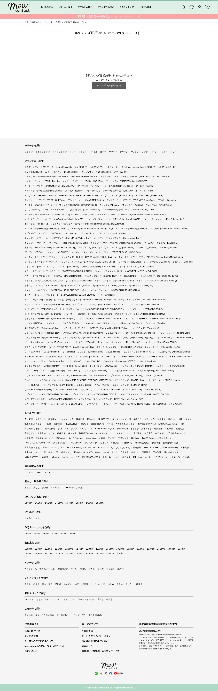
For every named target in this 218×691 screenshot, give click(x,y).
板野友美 (58, 424)
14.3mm (59, 503)
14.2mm (48, 503)
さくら (51, 433)
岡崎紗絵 (80, 419)
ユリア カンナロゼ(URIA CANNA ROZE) (155, 371)
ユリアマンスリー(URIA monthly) (71, 375)
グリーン (124, 152)
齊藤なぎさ (30, 433)
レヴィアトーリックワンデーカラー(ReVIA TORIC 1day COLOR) (54, 404)
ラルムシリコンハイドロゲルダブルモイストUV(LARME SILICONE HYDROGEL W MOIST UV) (68, 380)
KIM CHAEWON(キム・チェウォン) (111, 428)
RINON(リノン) (161, 457)
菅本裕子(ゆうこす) (177, 433)
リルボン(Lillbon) (84, 385)
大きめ (119, 584)
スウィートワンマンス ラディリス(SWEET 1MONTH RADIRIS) (53, 276)
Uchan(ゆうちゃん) (59, 457)
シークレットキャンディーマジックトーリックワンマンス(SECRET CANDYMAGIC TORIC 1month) (70, 262)
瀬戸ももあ (61, 438)
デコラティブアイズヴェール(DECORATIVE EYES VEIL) (140, 299)
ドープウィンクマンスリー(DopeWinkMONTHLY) (136, 304)
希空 (45, 447)
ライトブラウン (42, 152)
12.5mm (59, 549)
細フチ (36, 584)
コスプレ (121, 569)
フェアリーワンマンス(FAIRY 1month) (42, 181)
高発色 (139, 584)
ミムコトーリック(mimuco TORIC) (139, 352)
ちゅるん (68, 584)
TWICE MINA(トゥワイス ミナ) (83, 443)
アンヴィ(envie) (146, 191)
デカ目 (92, 569)
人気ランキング (126, 7)
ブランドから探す (106, 7)
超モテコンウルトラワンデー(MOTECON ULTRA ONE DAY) (52, 290)
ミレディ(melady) (53, 356)
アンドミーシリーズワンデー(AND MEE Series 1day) (130, 200)
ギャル (74, 569)
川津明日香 (50, 428)
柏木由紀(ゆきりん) (147, 424)
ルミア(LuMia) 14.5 (33, 172)
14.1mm (38, 503)
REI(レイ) (175, 457)
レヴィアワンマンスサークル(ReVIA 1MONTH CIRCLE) (50, 399)
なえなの (104, 443)
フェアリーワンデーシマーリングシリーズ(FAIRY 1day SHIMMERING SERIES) (61, 176)
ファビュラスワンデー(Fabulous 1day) (42, 333)
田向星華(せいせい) (44, 438)
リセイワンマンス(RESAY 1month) (58, 385)
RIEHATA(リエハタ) (142, 457)
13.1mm (120, 549)
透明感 (58, 584)
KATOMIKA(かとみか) (168, 424)
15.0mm (100, 503)
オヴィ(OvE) (30, 233)
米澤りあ (107, 457)
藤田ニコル (40, 419)
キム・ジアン (71, 428)
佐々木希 (72, 433)
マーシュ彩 (40, 452)
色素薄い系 (63, 569)
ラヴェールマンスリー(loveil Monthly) (125, 375)
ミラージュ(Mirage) (34, 356)
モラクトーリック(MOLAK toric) (170, 366)
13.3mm (140, 549)
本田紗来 (29, 452)
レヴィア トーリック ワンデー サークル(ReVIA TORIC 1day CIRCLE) (118, 404)
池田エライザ (185, 419)
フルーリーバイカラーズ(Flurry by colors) (83, 342)
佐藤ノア (103, 433)
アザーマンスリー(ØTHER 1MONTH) (120, 191)
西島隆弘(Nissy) (170, 443)
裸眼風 (85, 584)
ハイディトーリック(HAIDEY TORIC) (61, 323)
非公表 (119, 553)
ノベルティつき (79, 615)
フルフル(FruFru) (54, 342)
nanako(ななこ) (142, 443)
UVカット (29, 599)
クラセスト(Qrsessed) (147, 247)
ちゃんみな (91, 438)
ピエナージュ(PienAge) (155, 323)
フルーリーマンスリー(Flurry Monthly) (122, 342)
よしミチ (75, 457)
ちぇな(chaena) (76, 438)
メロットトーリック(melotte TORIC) (119, 361)
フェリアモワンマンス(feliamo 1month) (81, 337)
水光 (77, 584)
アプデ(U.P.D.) (120, 172)
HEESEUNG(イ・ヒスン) (76, 424)
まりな (115, 452)
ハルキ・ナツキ (57, 447)
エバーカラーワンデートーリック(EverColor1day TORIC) (129, 210)
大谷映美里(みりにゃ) (125, 424)
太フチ (28, 584)
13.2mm (130, 549)
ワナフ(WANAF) (175, 404)
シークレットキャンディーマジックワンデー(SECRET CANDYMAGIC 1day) (106, 252)
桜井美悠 (61, 433)
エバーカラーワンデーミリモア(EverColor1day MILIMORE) (113, 219)
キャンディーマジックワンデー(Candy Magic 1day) (117, 238)
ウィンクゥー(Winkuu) (132, 205)
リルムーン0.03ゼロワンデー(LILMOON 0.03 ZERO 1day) (51, 389)
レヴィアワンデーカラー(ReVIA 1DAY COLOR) (46, 394)
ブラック (82, 152)
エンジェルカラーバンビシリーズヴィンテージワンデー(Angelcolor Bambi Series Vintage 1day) (69, 228)
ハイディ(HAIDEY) (33, 323)
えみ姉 (110, 424)
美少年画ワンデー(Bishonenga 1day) (42, 328)
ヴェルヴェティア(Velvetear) (159, 205)
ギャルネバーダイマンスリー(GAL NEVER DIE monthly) (50, 247)
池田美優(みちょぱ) (33, 424)
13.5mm (161, 549)
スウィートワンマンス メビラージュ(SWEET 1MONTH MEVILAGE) (126, 271)
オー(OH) (43, 233)
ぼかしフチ (47, 584)
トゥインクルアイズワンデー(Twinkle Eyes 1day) (47, 304)
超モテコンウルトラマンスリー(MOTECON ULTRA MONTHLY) (111, 290)
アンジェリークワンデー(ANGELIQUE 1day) (45, 200)
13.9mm (38, 553)
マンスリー (49, 472)
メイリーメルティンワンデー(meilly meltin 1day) (169, 356)
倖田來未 (158, 428)
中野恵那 (115, 443)
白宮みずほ (160, 433)
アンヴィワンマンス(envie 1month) (116, 195)
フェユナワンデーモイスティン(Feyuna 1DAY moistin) (130, 333)
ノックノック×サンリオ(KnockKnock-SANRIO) (99, 318)
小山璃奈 (169, 428)
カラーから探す (65, 7)
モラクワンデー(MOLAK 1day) (104, 366)
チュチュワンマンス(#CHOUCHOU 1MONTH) (46, 281)
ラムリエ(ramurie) (154, 375)
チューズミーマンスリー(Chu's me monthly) (156, 281)
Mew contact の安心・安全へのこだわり (45, 646)
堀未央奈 (185, 447)
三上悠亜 (124, 452)
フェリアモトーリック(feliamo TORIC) (42, 337)
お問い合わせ (31, 651)
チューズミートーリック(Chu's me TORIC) (114, 281)
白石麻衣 (148, 433)
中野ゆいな (127, 443)
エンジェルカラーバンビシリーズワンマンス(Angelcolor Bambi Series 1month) (151, 228)
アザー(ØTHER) (92, 191)
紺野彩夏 (180, 428)
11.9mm (28, 549)
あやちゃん (149, 419)
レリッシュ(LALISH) (132, 389)
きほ (60, 428)
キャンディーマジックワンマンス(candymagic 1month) (116, 243)
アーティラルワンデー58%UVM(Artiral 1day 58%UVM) (50, 186)
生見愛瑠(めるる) (32, 447)
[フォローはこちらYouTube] (118, 673)
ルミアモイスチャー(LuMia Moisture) (62, 172)
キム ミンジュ (86, 428)
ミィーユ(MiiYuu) (32, 352)
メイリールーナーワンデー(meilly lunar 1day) (45, 361)
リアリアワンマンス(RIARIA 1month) (163, 380)
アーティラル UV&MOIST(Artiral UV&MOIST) (126, 181)
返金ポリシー (88, 646)
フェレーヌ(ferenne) (111, 337)
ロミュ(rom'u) (159, 404)
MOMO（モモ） (32, 457)
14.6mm (110, 553)
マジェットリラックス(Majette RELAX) (162, 347)
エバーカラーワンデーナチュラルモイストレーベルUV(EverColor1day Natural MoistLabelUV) (124, 214)
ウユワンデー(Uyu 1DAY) (36, 210)
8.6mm (46, 533)
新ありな (172, 419)
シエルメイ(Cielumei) (183, 262)
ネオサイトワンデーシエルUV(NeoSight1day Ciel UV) (140, 314)
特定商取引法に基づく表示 (95, 641)
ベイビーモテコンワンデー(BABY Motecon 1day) (71, 347)
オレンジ (135, 152)
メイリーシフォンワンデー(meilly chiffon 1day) (122, 356)
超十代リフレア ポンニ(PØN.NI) (75, 285)
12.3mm (38, 549)
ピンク (145, 152)
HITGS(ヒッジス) (105, 447)
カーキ (103, 152)
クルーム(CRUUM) (168, 247)
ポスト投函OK (95, 615)
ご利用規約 (87, 631)
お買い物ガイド (32, 631)
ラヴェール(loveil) (97, 375)
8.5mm (37, 533)
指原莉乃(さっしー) (88, 433)
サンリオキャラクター (120, 433)
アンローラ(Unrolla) (167, 200)
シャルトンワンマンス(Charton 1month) (136, 266)
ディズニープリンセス (118, 438)
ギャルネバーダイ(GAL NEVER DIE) (160, 243)
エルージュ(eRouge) (34, 224)
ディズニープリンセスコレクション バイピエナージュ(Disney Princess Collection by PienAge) (68, 299)
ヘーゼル (93, 152)
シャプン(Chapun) (33, 266)
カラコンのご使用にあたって (39, 641)
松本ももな (66, 452)
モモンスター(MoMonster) (75, 366)
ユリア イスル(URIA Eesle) (122, 371)
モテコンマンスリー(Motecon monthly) (42, 366)
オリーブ (113, 152)
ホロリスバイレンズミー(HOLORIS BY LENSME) (119, 347)
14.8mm (89, 503)
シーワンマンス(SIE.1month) (157, 262)
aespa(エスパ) (97, 424)
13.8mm (28, 553)
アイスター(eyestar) (145, 186)
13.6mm (171, 549)
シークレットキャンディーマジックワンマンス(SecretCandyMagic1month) (148, 257)
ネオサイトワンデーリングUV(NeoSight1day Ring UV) (50, 318)
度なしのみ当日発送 (44, 615)
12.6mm (69, 549)
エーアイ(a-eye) (57, 210)
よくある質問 (31, 636)
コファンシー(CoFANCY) (56, 252)
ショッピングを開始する (109, 85)
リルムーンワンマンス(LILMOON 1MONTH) (100, 389)
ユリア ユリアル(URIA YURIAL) (39, 375)
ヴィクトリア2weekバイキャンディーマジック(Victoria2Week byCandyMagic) (61, 205)
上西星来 (138, 433)
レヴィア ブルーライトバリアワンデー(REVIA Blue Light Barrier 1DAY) (110, 399)
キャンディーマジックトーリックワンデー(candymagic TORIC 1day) (56, 243)
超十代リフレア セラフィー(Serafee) (41, 285)
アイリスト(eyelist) (74, 191)
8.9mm (73, 533)
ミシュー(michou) (51, 352)
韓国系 (83, 569)
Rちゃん (91, 419)
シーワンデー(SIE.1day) (130, 262)
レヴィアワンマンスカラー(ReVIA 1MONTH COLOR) (144, 394)
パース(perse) (87, 323)
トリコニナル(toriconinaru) (100, 314)
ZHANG (186, 457)
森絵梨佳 (29, 419)
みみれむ (135, 452)
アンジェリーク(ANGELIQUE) (149, 195)
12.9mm (99, 549)
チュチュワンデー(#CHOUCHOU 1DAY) (159, 276)
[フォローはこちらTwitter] (105, 673)
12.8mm (89, 549)
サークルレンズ (98, 584)
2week (38, 472)
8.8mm (64, 533)
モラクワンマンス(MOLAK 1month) (136, 366)
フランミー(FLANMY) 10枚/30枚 (138, 337)
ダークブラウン (59, 152)
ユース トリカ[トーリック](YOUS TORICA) (60, 371)
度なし (36, 487)
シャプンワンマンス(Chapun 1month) (61, 266)
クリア (173, 152)
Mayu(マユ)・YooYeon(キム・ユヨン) (91, 452)
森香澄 (45, 457)
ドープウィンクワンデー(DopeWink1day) (91, 304)
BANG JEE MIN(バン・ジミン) (81, 447)
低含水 (109, 599)
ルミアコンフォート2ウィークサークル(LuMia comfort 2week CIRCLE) (122, 167)
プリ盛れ (110, 569)
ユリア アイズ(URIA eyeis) (95, 371)
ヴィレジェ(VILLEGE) (109, 205)
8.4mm (28, 533)
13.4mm (150, 549)
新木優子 (161, 419)
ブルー (164, 152)
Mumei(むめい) (171, 452)
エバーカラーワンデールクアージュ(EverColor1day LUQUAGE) (54, 219)
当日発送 (29, 615)
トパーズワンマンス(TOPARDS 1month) (43, 314)
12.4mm (48, 549)
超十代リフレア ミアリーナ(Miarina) (109, 285)
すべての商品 (46, 7)
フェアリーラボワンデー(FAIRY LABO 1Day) (82, 181)
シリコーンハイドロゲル (62, 599)
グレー (72, 152)
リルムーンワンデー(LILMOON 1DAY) (129, 385)
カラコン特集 (145, 7)
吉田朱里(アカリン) (91, 457)
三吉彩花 (157, 452)
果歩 (183, 424)
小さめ (111, 584)
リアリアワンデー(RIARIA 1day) (129, 380)
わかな (116, 457)
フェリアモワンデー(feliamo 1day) (174, 333)
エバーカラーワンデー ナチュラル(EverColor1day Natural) (51, 214)
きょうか (134, 428)
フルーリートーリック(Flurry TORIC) (160, 342)
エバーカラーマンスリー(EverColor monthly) (163, 219)
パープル (155, 152)
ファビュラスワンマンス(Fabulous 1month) (83, 333)
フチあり (29, 518)
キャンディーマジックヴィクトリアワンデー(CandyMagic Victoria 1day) (58, 238)
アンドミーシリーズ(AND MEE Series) (86, 200)
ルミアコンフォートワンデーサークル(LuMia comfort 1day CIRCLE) (56, 167)
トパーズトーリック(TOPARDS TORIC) (144, 309)
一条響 (48, 424)
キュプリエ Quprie (87, 247)
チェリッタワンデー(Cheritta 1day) (101, 276)
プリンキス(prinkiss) (34, 342)
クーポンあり (63, 615)
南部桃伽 (156, 443)
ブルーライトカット (85, 599)
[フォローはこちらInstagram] (101, 673)
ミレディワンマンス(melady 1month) (81, 356)
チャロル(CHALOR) (129, 276)
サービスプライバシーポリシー (97, 636)
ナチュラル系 (31, 569)
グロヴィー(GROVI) (34, 252)
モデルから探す (85, 7)
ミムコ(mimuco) (113, 352)
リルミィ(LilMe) (102, 385)
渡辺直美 (126, 457)
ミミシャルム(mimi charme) (90, 352)
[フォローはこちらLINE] (96, 673)
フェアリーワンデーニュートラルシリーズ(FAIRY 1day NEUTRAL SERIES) (134, 176)
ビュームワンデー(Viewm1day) (144, 328)
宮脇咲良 (146, 452)
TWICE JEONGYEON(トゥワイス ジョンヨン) (46, 443)
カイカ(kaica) (70, 233)
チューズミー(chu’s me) (81, 281)
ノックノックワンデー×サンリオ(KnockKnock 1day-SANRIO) (151, 318)
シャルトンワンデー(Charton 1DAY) (98, 266)
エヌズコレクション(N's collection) (84, 210)
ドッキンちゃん (66, 419)
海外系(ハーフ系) (47, 569)
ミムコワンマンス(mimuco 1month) (174, 352)
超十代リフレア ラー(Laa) (141, 285)
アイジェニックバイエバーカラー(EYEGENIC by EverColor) (105, 186)
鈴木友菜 (52, 419)
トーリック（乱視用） (74, 487)
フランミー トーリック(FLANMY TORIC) (174, 337)
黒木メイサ (146, 428)
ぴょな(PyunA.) (123, 447)
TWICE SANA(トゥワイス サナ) (156, 438)
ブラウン (29, 152)
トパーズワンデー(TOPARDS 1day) (41, 309)
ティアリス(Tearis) (106, 295)
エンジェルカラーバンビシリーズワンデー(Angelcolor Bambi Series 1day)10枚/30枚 (85, 224)
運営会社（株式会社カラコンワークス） (102, 651)
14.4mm (69, 503)
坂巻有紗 (41, 433)
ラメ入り (129, 584)
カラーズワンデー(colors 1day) (111, 233)
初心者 (100, 569)
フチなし (39, 518)
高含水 (101, 599)
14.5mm (79, 503)
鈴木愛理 (29, 438)
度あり (28, 487)
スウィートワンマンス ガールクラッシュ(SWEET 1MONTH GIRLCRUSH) (58, 271)
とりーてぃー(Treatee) (74, 314)
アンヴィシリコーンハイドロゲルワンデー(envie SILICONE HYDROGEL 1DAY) (61, 195)
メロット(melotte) (92, 361)
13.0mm (110, 549)
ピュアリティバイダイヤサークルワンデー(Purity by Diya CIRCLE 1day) (94, 328)
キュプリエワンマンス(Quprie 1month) (116, 247)
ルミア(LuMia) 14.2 (167, 167)
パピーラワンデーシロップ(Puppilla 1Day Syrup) (119, 323)
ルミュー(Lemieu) (153, 389)
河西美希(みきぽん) (33, 428)
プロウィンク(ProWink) (35, 347)
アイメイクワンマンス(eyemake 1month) (43, 191)
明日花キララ (135, 419)
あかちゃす (121, 419)
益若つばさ (53, 452)
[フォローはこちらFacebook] (110, 673)
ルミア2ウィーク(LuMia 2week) (96, 172)
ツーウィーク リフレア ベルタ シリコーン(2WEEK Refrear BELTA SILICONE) (60, 295)
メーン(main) (75, 361)
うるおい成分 (42, 599)
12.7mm (79, 549)
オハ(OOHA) (55, 233)
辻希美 (102, 438)
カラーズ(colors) (86, 233)
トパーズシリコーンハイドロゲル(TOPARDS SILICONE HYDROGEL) (92, 309)
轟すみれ (135, 438)
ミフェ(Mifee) (68, 352)
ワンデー (29, 472)
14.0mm (28, 503)
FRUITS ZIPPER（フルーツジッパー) (161, 447)
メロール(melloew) (147, 361)
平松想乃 (137, 447)
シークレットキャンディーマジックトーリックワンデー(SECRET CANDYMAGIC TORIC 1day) (68, 257)
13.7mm (181, 549)
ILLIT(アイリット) (106, 419)
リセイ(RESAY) (32, 385)
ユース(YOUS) (31, 371)
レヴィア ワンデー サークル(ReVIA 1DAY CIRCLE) (94, 394)
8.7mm (55, 533)
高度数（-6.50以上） (51, 487)
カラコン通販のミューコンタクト (39, 22)
